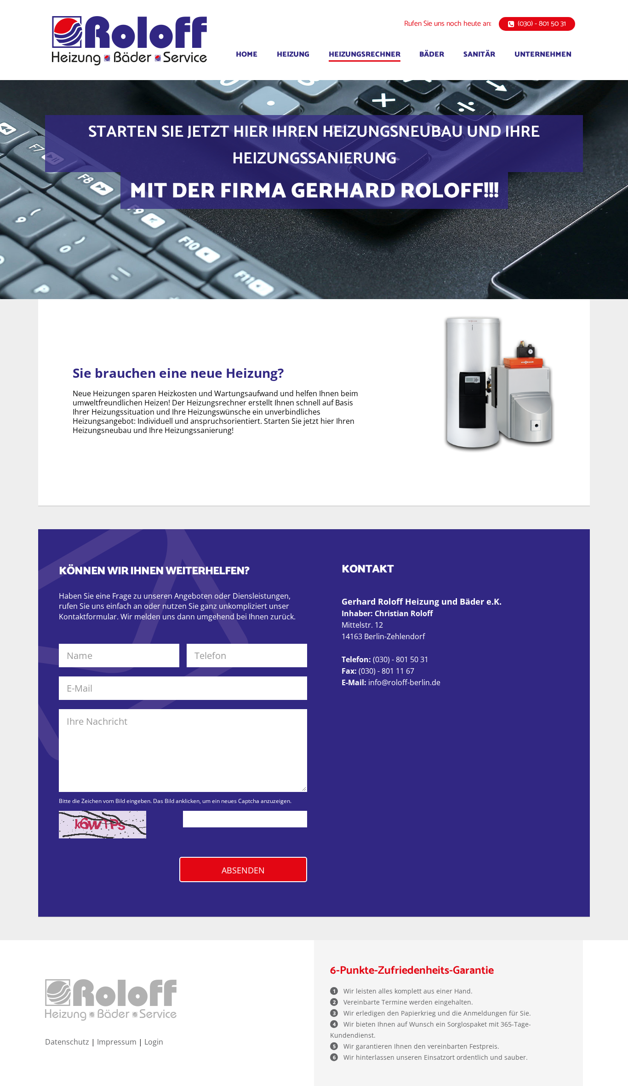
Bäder (431, 54)
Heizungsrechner (364, 54)
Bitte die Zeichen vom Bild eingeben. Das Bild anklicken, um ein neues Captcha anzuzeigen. (175, 801)
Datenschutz (67, 1042)
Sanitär (479, 54)
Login (153, 1042)
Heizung (293, 54)
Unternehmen (542, 54)
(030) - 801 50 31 (542, 23)
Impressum (117, 1042)
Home (246, 54)
